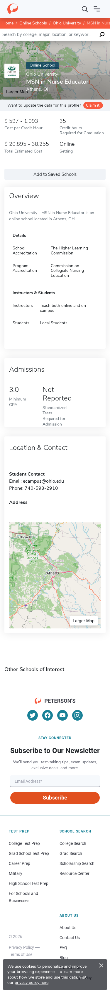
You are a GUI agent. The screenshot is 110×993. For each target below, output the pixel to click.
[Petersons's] (12, 9)
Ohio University (67, 23)
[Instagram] (77, 715)
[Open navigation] (97, 8)
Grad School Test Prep (29, 853)
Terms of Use (20, 954)
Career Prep (19, 863)
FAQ (63, 947)
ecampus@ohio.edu (43, 481)
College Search (73, 843)
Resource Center (74, 873)
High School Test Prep (28, 883)
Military (15, 873)
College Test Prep (24, 843)
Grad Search (71, 853)
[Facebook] (47, 715)
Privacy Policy (21, 947)
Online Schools (33, 23)
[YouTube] (62, 715)
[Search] (85, 8)
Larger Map (83, 620)
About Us (68, 927)
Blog (64, 957)
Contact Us (70, 937)
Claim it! (93, 105)
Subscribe (55, 798)
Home (7, 23)
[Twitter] (32, 715)
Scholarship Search (77, 863)
